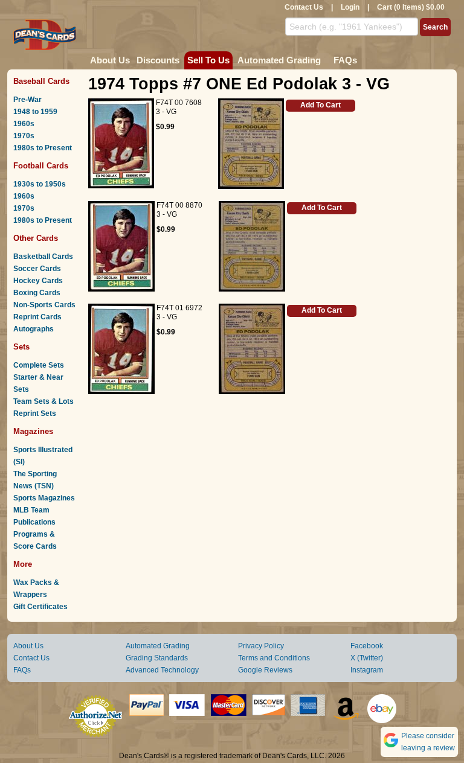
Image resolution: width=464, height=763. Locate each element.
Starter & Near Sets (38, 383)
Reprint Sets (34, 413)
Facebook (366, 646)
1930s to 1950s (39, 184)
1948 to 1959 (35, 111)
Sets (21, 346)
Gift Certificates (40, 606)
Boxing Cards (36, 293)
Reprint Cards (37, 317)
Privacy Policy (261, 646)
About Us (110, 60)
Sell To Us (208, 60)
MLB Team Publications (34, 516)
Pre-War (27, 99)
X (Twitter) (366, 658)
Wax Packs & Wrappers (36, 588)
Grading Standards (157, 658)
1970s (23, 136)
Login (350, 7)
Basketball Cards (43, 256)
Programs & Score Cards (35, 540)
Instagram (366, 670)
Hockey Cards (38, 280)
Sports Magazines (44, 498)
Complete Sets (38, 365)
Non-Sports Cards (44, 305)
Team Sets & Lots (43, 401)
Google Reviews (265, 670)
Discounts (158, 60)
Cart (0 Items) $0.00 (411, 7)
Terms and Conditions (274, 658)
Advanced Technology (162, 670)
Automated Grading (279, 60)
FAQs (345, 60)
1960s (23, 124)
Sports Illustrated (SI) (42, 455)
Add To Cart (320, 105)
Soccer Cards (37, 268)
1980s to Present (42, 148)
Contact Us (304, 7)
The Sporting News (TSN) (35, 480)
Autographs (33, 329)
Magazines (33, 431)
